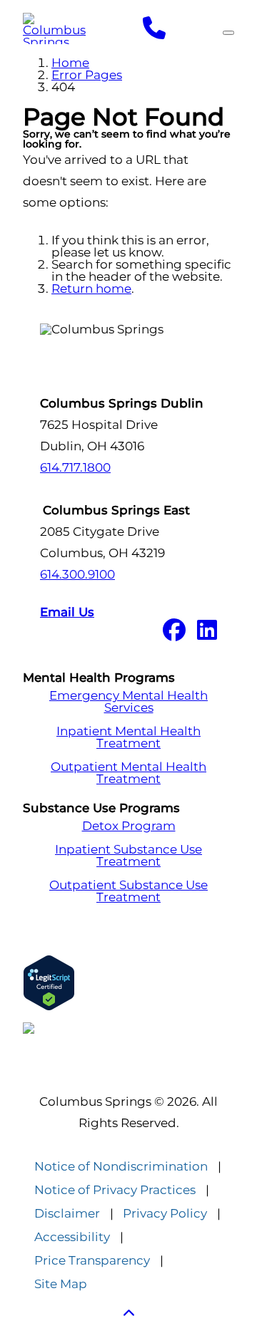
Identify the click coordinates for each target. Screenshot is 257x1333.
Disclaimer (67, 1214)
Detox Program (129, 826)
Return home (91, 288)
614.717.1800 (75, 467)
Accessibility (72, 1237)
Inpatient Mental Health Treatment (128, 737)
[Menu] (228, 33)
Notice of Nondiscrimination (121, 1167)
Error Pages (86, 75)
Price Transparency (92, 1261)
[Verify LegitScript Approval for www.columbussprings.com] (128, 983)
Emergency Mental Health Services (128, 702)
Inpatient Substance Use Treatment (128, 856)
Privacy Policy (165, 1214)
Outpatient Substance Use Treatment (128, 891)
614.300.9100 (77, 574)
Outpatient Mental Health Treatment (128, 773)
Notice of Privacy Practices (115, 1190)
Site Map (60, 1284)
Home (70, 63)
